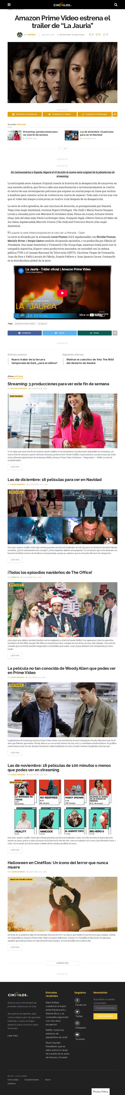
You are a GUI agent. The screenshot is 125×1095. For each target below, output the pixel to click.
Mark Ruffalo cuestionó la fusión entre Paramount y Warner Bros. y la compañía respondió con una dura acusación (57, 1013)
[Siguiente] (65, 148)
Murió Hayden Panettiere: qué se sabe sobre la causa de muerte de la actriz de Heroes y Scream (58, 1050)
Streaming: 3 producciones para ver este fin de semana (58, 384)
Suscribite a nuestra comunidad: (104, 1001)
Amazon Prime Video (21, 880)
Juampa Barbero (18, 872)
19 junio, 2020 (48, 34)
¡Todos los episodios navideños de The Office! (50, 572)
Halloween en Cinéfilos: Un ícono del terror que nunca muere (58, 864)
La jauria (42, 324)
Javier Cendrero (18, 484)
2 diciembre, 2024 (34, 677)
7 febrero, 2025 (30, 138)
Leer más (15, 467)
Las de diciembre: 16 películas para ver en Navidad (55, 479)
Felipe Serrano (17, 677)
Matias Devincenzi (19, 388)
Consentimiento (32, 1080)
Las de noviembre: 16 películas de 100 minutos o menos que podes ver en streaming (59, 767)
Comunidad (13, 1080)
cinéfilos (31, 34)
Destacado (19, 9)
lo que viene (78, 34)
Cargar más (63, 963)
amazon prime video (25, 324)
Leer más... (13, 1035)
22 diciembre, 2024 (88, 138)
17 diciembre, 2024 (29, 577)
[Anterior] (59, 148)
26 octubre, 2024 (35, 872)
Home (10, 9)
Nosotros (12, 1083)
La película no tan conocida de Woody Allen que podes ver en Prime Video (62, 670)
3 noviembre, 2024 (35, 775)
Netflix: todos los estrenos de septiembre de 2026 (56, 1034)
